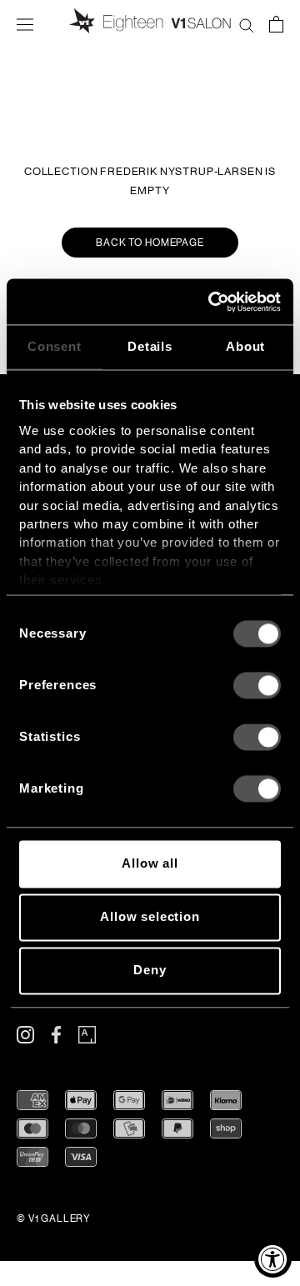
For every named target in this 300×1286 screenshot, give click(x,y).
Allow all (150, 864)
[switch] (257, 686)
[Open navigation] (25, 23)
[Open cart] (276, 23)
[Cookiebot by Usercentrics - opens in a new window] (211, 302)
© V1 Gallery (54, 1218)
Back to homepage (149, 242)
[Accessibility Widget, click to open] (273, 1259)
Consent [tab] (55, 346)
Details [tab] (150, 346)
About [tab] (245, 346)
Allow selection (150, 917)
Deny (149, 970)
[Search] (246, 23)
